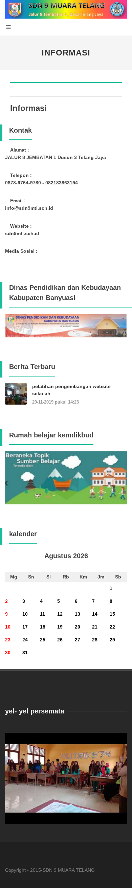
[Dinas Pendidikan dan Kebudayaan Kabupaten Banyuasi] (66, 325)
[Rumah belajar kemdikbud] (66, 477)
